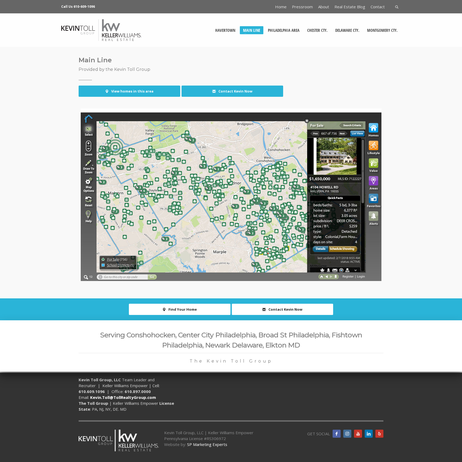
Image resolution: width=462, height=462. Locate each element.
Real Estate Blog (349, 6)
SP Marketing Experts (207, 444)
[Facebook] (337, 434)
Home (281, 6)
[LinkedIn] (369, 434)
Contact (378, 6)
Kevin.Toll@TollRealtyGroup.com (123, 397)
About (323, 6)
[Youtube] (358, 434)
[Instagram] (347, 434)
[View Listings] (231, 195)
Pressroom (302, 6)
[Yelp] (379, 434)
